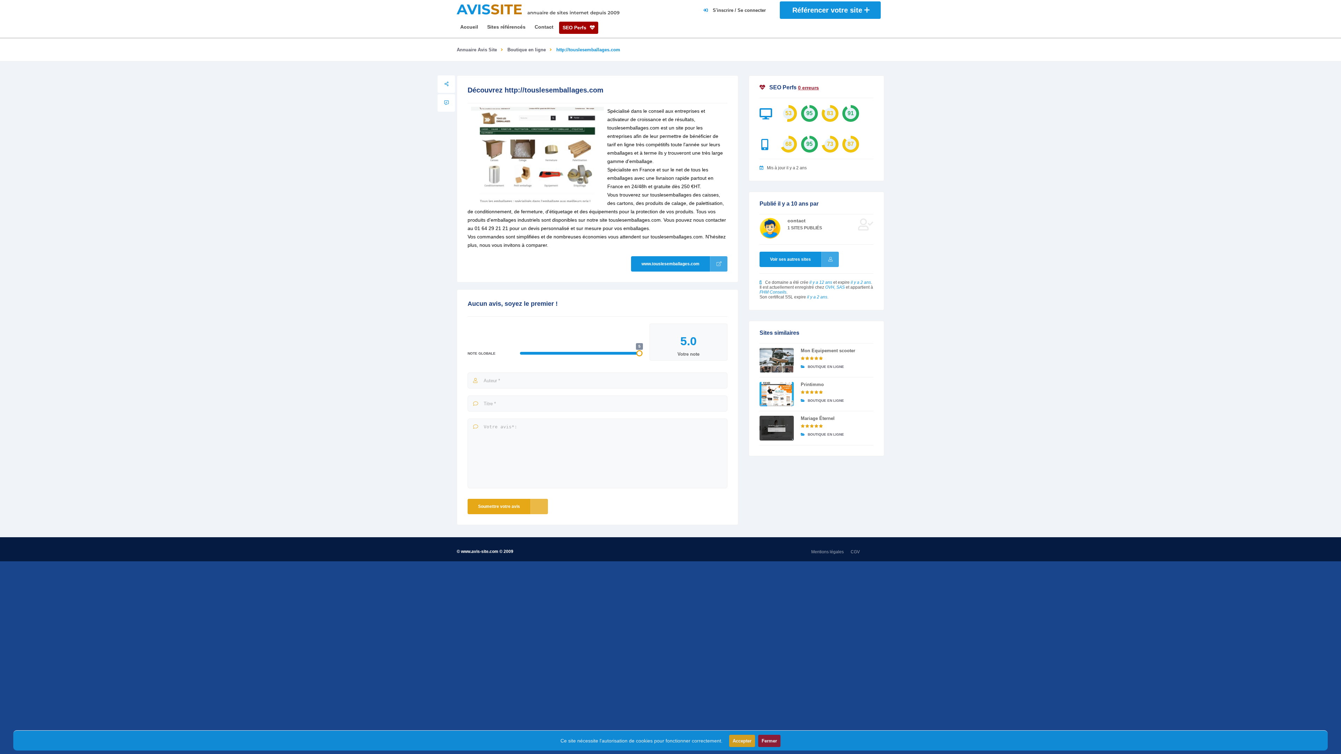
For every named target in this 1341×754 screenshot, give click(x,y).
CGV (855, 551)
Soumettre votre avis (499, 506)
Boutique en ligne (526, 49)
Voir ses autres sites (790, 259)
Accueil (469, 27)
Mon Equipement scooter (828, 350)
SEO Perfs (575, 27)
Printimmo (812, 384)
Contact (544, 27)
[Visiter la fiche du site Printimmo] (777, 394)
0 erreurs (808, 87)
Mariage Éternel (818, 418)
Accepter (742, 741)
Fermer (769, 741)
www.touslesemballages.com (670, 263)
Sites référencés (506, 27)
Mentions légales (827, 551)
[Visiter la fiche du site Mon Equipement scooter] (777, 360)
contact (796, 220)
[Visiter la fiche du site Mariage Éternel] (777, 428)
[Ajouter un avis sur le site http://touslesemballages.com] (446, 103)
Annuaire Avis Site (477, 49)
